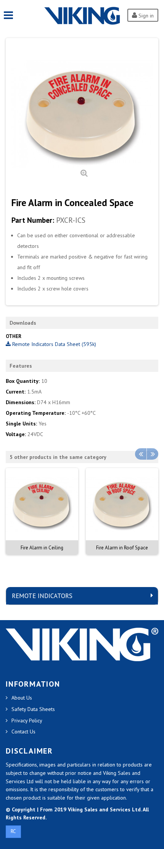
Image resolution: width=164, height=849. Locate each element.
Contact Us (23, 731)
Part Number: (32, 220)
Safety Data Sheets (33, 709)
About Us (21, 697)
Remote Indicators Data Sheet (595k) (53, 344)
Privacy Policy (26, 720)
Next (152, 454)
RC (13, 831)
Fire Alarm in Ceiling (42, 547)
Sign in (145, 15)
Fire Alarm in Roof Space (122, 547)
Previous (140, 454)
